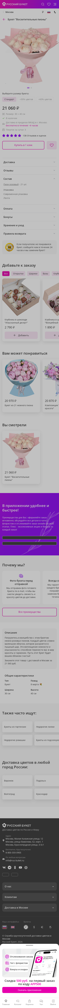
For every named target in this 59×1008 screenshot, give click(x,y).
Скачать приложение (29, 989)
